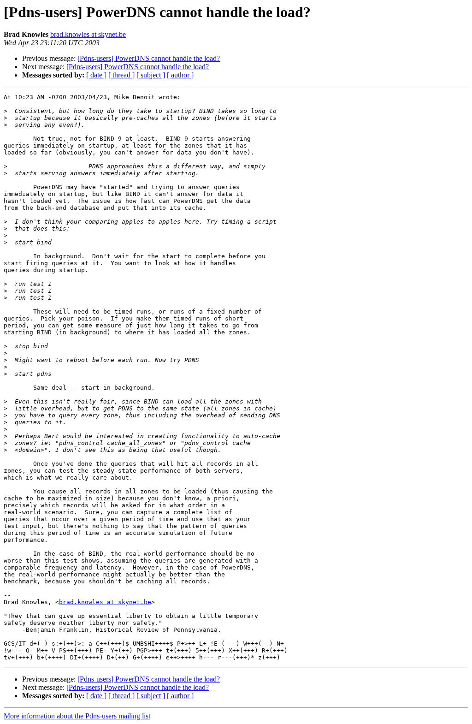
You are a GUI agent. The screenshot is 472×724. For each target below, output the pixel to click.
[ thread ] (121, 75)
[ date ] (96, 75)
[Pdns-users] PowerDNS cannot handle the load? (148, 58)
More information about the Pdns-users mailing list (77, 716)
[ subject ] (150, 75)
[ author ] (180, 75)
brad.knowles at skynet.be (88, 34)
